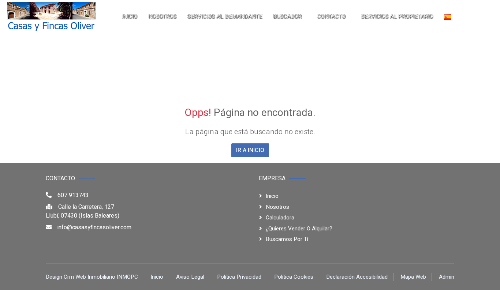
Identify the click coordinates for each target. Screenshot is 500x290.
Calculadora (280, 218)
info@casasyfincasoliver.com (94, 227)
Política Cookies (293, 277)
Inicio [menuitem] (129, 16)
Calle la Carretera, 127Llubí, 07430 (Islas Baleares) (82, 211)
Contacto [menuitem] (331, 16)
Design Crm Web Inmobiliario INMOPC (92, 277)
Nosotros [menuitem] (162, 16)
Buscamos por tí (287, 239)
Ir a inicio (250, 150)
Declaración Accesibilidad (357, 277)
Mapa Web (413, 277)
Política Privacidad (239, 277)
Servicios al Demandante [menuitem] (224, 16)
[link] (51, 16)
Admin (446, 277)
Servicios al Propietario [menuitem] (397, 16)
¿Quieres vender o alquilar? (299, 229)
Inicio (272, 196)
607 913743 (73, 195)
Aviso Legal (190, 277)
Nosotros (277, 207)
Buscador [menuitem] (287, 16)
